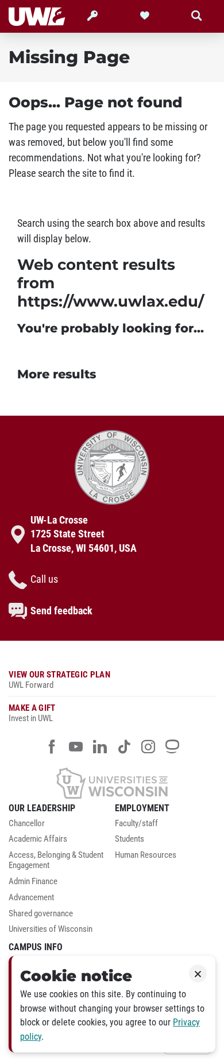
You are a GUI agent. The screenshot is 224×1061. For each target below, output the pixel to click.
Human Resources (145, 855)
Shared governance (41, 914)
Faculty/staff (136, 823)
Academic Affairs (38, 839)
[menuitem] (59, 827)
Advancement (31, 898)
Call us (44, 579)
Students (129, 839)
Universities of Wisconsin (50, 929)
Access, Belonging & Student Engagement (56, 860)
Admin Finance (33, 881)
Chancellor (27, 823)
